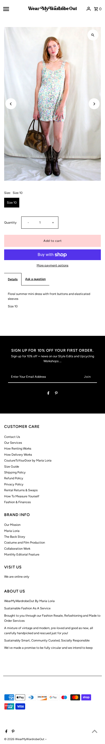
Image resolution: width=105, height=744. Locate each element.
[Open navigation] (14, 9)
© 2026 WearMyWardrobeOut (24, 739)
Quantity (10, 222)
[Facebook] (48, 393)
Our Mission (12, 525)
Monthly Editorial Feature (21, 554)
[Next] (94, 103)
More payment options (52, 265)
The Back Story (14, 536)
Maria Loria (12, 531)
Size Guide (11, 466)
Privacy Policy (13, 484)
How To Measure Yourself (21, 496)
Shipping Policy (15, 472)
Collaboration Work (17, 548)
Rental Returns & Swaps (21, 490)
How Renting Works (17, 448)
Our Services (13, 442)
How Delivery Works (18, 454)
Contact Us (12, 437)
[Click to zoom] (92, 34)
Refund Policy (13, 478)
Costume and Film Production (24, 542)
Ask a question (35, 279)
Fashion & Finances (17, 502)
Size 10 (12, 202)
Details (13, 279)
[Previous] (10, 103)
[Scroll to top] (94, 731)
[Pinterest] (56, 393)
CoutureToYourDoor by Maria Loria (28, 460)
